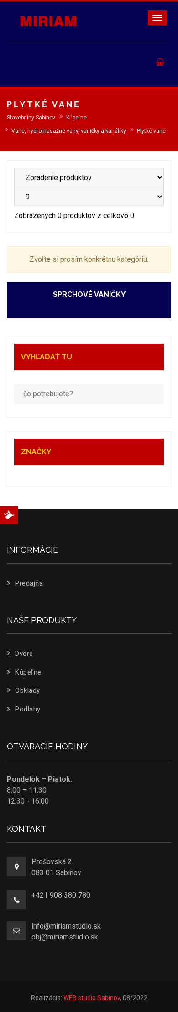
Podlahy (27, 709)
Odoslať (99, 147)
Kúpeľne (27, 672)
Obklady (26, 690)
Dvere (23, 653)
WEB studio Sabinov (91, 998)
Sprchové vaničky (89, 294)
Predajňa (28, 583)
